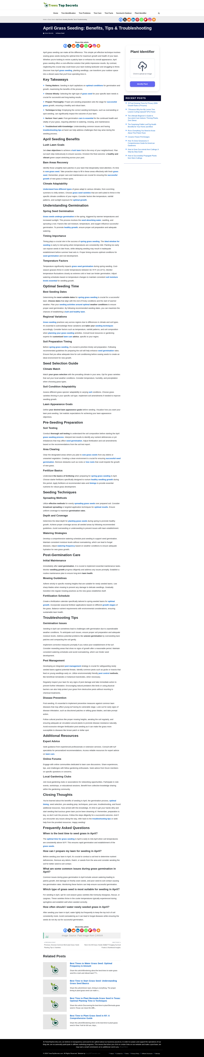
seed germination (51, 256)
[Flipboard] (145, 19)
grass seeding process (53, 437)
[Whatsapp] (141, 19)
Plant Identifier (140, 13)
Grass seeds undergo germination (58, 217)
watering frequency (66, 546)
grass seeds (48, 846)
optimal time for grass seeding (61, 839)
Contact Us (119, 1053)
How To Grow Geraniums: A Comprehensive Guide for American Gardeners (141, 143)
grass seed (87, 94)
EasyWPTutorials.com (93, 1053)
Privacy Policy (135, 1053)
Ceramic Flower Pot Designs (138, 137)
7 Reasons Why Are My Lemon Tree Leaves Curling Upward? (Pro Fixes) (141, 111)
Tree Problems (85, 13)
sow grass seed (52, 171)
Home (55, 13)
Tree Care (97, 13)
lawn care (68, 337)
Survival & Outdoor (124, 13)
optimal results (101, 507)
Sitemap (157, 1053)
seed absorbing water (91, 220)
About (112, 1053)
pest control (103, 673)
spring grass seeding (90, 241)
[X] (125, 19)
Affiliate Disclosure (147, 1053)
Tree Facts (109, 13)
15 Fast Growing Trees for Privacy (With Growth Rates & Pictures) (143, 104)
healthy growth (71, 227)
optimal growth (80, 200)
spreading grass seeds (84, 503)
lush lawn (76, 150)
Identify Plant (142, 84)
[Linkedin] (133, 19)
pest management (73, 666)
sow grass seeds (89, 455)
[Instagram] (150, 19)
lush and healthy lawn (75, 312)
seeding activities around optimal (74, 304)
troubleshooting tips (52, 130)
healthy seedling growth (102, 480)
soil (90, 392)
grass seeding (65, 70)
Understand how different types (57, 189)
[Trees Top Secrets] (61, 5)
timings (93, 483)
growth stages (109, 605)
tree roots (90, 462)
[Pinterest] (137, 19)
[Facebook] (121, 19)
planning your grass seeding (61, 333)
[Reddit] (129, 19)
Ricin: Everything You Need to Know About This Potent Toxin (141, 132)
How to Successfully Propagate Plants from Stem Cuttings (142, 157)
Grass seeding (49, 322)
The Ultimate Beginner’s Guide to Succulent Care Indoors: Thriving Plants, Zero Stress (143, 118)
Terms (127, 1053)
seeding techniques (104, 326)
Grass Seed (51, 19)
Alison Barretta (49, 33)
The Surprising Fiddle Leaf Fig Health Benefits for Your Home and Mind (142, 125)
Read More (124, 1047)
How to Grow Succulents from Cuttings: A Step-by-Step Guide (143, 151)
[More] (154, 19)
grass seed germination (82, 266)
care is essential (86, 118)
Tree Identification (68, 13)
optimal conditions (94, 85)
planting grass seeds (77, 521)
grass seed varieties (82, 193)
